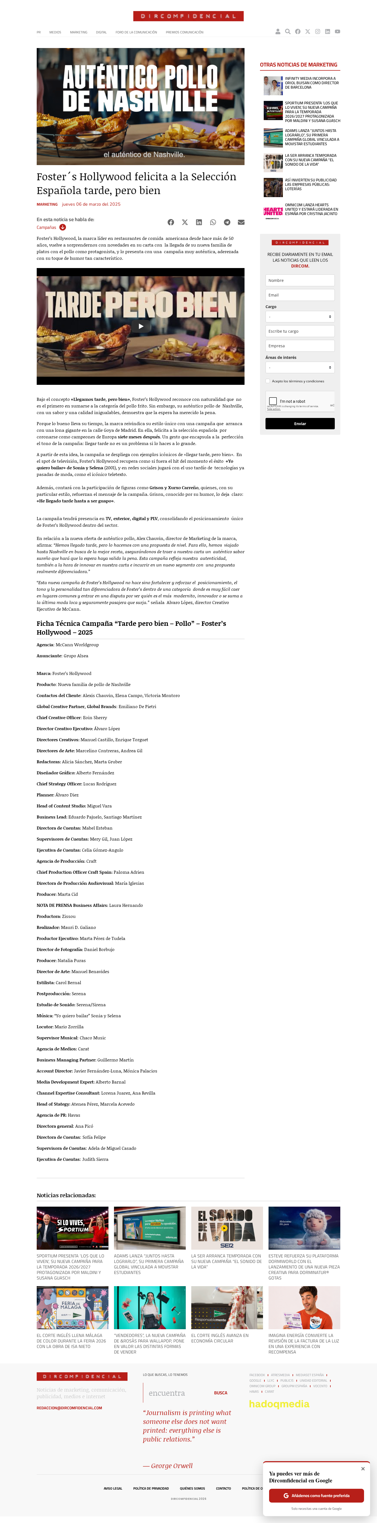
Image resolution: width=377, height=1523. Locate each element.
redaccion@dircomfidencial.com (69, 1407)
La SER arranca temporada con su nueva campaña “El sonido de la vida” (310, 160)
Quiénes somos (192, 1488)
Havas (254, 1391)
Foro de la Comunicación (136, 32)
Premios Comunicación (184, 32)
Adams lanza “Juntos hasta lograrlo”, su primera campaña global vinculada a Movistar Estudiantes (312, 137)
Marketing (78, 32)
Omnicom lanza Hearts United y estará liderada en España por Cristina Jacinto (311, 209)
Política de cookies (257, 1488)
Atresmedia (280, 1375)
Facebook (257, 1375)
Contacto (223, 1488)
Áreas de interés (281, 357)
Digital (101, 32)
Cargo (271, 306)
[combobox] (175, 1393)
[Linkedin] (327, 31)
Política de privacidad (151, 1488)
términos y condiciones (306, 381)
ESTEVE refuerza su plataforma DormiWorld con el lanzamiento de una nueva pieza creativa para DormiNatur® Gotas (304, 1267)
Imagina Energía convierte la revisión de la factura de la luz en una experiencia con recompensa (304, 1343)
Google (255, 1380)
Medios (55, 32)
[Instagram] (317, 31)
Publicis (287, 1380)
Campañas (46, 227)
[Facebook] (298, 31)
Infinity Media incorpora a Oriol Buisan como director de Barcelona (312, 83)
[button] (170, 222)
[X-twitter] (307, 31)
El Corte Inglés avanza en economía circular (220, 1338)
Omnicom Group (262, 1386)
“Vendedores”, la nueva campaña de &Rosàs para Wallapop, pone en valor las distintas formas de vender (150, 1343)
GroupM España (294, 1386)
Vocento (320, 1386)
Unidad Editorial (313, 1380)
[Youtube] (337, 31)
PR (39, 32)
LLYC (270, 1380)
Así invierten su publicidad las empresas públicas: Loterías (311, 184)
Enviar (300, 423)
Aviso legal (113, 1488)
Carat (269, 1391)
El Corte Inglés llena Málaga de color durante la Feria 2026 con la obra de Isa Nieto (71, 1340)
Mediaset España (310, 1375)
